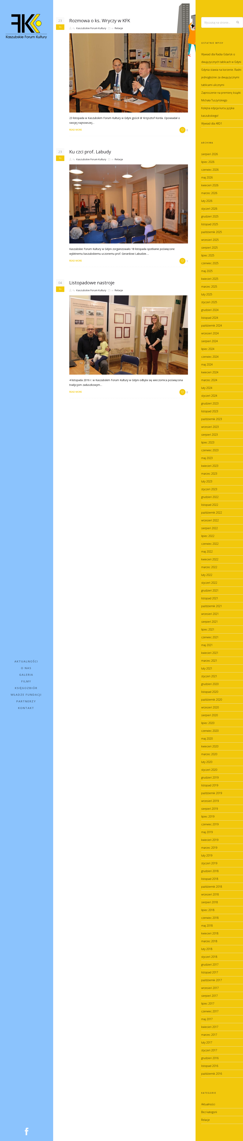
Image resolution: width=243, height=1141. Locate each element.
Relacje (119, 28)
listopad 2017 (209, 972)
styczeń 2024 (209, 395)
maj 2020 (207, 738)
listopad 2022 (209, 505)
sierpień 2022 (209, 528)
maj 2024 (207, 364)
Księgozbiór (26, 688)
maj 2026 (207, 177)
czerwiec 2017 (210, 1011)
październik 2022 (211, 512)
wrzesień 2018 (210, 894)
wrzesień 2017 (210, 988)
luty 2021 (206, 668)
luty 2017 (206, 1042)
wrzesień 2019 (210, 801)
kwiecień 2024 (209, 372)
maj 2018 (207, 925)
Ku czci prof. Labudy (90, 151)
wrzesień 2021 (210, 614)
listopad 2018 (209, 879)
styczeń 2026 (209, 208)
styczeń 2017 (209, 1050)
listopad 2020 (209, 692)
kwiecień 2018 (209, 933)
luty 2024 (206, 388)
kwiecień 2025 (209, 279)
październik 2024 (211, 325)
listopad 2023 (209, 411)
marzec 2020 (209, 754)
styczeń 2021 (209, 676)
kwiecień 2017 (209, 1027)
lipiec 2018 (207, 910)
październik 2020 (211, 699)
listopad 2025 (209, 224)
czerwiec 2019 (210, 824)
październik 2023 (211, 419)
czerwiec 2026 (210, 169)
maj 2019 (207, 832)
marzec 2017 (209, 1034)
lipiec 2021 (207, 629)
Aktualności (26, 661)
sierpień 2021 (209, 621)
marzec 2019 (209, 847)
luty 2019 (206, 855)
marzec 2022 (209, 567)
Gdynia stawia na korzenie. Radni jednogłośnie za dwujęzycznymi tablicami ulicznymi (221, 77)
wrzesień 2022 (210, 520)
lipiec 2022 (207, 536)
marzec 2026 (209, 193)
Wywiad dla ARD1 (211, 123)
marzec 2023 (209, 473)
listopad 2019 (209, 785)
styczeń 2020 (209, 770)
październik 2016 (211, 1073)
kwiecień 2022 (209, 559)
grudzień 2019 (210, 777)
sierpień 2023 (209, 434)
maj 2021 (207, 645)
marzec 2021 (209, 660)
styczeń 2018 (209, 957)
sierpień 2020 (209, 715)
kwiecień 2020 (209, 746)
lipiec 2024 (207, 349)
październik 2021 (211, 606)
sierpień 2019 (209, 808)
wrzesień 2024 (210, 333)
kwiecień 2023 (209, 466)
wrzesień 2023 (210, 427)
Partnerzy (26, 701)
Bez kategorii (209, 1112)
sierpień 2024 (209, 341)
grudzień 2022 (210, 497)
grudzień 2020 (210, 684)
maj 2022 (207, 551)
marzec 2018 (209, 941)
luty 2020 (206, 762)
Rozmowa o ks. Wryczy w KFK (99, 20)
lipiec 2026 (207, 162)
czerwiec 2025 (210, 263)
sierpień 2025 (209, 247)
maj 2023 (207, 458)
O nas (26, 668)
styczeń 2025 (209, 302)
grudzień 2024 (210, 310)
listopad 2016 (209, 1066)
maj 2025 (207, 271)
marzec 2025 (209, 286)
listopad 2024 (209, 318)
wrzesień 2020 (210, 707)
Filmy (26, 681)
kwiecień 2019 (209, 840)
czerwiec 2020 (210, 731)
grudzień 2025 (210, 216)
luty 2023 (206, 481)
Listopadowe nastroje (91, 282)
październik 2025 (211, 232)
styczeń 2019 (209, 863)
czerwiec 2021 (210, 637)
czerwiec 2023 (210, 450)
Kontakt (26, 708)
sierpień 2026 (209, 154)
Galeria (26, 674)
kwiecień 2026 (209, 185)
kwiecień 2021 (209, 653)
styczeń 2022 (209, 582)
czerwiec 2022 (210, 544)
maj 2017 (207, 1019)
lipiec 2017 (207, 1003)
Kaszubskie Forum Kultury (91, 28)
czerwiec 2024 (210, 356)
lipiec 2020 (207, 723)
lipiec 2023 (207, 442)
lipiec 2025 (207, 255)
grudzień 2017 (210, 964)
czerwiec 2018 (210, 918)
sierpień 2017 (209, 995)
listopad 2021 (209, 598)
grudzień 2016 (210, 1058)
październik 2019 (211, 793)
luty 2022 (206, 575)
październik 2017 (211, 980)
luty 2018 (206, 949)
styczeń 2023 (209, 489)
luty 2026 (206, 201)
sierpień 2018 (209, 902)
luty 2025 (206, 294)
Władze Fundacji (26, 694)
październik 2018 (211, 886)
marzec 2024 (209, 380)
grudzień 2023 (210, 403)
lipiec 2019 (207, 816)
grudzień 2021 (210, 590)
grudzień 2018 (210, 871)
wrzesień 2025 (210, 240)
